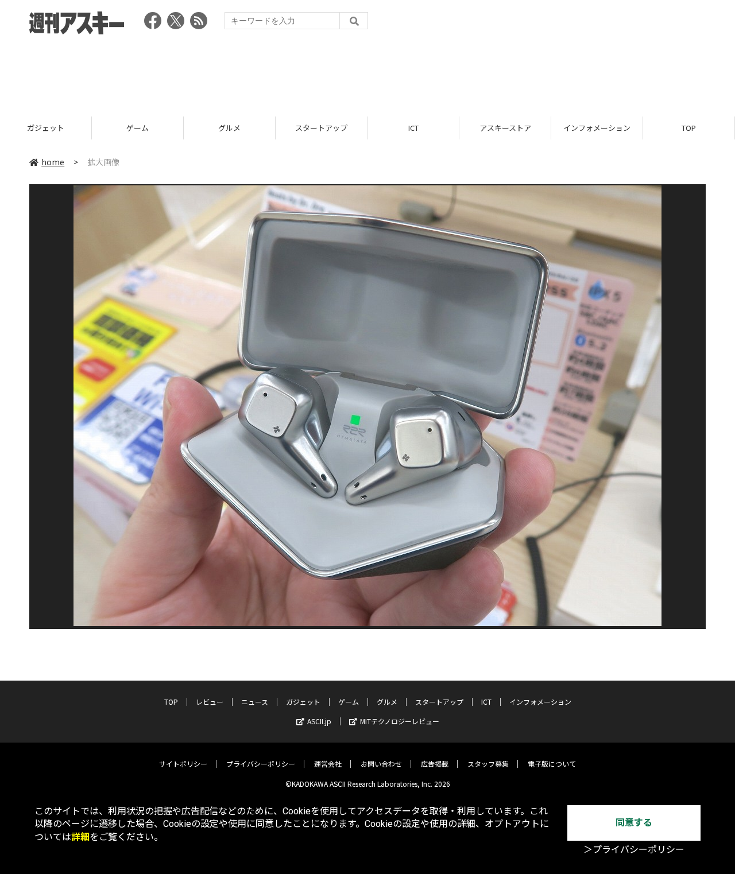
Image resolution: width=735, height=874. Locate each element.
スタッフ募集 (488, 763)
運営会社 (328, 763)
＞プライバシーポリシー (633, 849)
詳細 (80, 837)
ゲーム (137, 127)
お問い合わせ (381, 763)
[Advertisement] (367, 72)
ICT (413, 127)
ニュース (254, 701)
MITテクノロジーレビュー (399, 721)
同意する (634, 822)
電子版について (552, 763)
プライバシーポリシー (260, 763)
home (52, 162)
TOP (689, 127)
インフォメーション (596, 127)
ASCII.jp (319, 721)
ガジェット (45, 127)
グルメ (229, 127)
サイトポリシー (183, 763)
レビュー (209, 701)
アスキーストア (505, 127)
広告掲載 (434, 763)
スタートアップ (321, 127)
